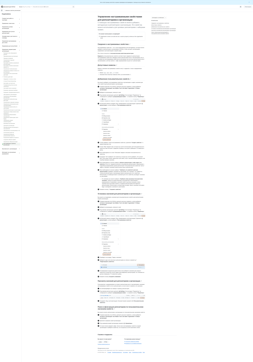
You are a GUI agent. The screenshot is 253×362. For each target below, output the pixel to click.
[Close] (249, 2)
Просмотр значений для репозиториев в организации (119, 281)
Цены (130, 352)
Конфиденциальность (117, 352)
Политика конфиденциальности (104, 344)
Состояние (125, 352)
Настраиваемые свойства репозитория (11, 10)
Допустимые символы (106, 65)
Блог (144, 352)
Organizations (6, 14)
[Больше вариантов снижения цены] (166, 18)
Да (101, 341)
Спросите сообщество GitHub (132, 341)
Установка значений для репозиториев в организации (119, 194)
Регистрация (248, 6)
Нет (106, 341)
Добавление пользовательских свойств (113, 79)
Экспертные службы (137, 352)
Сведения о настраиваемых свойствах (113, 44)
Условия (109, 352)
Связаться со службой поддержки (133, 343)
